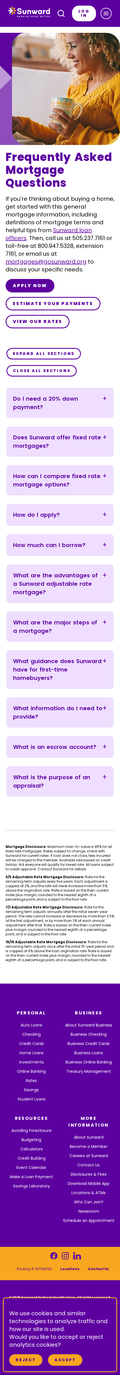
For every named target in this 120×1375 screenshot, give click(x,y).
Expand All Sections (44, 353)
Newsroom (88, 1211)
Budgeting (31, 1140)
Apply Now (30, 285)
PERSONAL (31, 1013)
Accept (65, 1360)
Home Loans (32, 1053)
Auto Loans (31, 1025)
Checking (31, 1034)
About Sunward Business (88, 1025)
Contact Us (89, 1165)
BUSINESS (88, 1013)
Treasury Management (88, 1071)
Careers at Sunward (88, 1156)
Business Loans (88, 1053)
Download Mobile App (88, 1183)
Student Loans (31, 1099)
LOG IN (84, 13)
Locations (70, 1268)
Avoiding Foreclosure (31, 1130)
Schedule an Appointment (88, 1220)
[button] (106, 13)
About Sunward (89, 1137)
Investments (31, 1062)
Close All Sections (41, 370)
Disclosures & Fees (89, 1174)
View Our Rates (37, 321)
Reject (26, 1360)
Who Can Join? (88, 1202)
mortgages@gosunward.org (46, 262)
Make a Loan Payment (31, 1177)
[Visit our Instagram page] (65, 1257)
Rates (31, 1080)
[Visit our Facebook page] (53, 1257)
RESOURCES (31, 1118)
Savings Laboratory (31, 1186)
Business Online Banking (89, 1062)
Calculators (31, 1149)
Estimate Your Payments (53, 303)
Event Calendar (31, 1167)
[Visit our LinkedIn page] (77, 1257)
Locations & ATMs (88, 1193)
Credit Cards (31, 1043)
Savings (31, 1090)
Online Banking (31, 1071)
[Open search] (61, 13)
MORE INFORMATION (88, 1121)
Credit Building (31, 1158)
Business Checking (89, 1034)
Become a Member (88, 1146)
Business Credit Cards (89, 1043)
